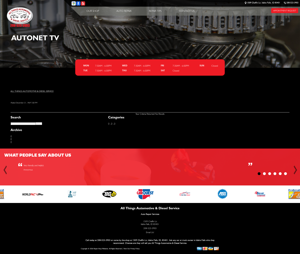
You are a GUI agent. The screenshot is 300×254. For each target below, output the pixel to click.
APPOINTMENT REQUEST (284, 10)
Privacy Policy (135, 249)
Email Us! (150, 232)
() (11, 136)
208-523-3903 (292, 3)
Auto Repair (123, 10)
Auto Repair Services (150, 214)
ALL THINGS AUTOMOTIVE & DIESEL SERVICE (32, 91)
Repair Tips (155, 10)
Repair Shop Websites (101, 249)
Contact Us (187, 10)
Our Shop (92, 10)
